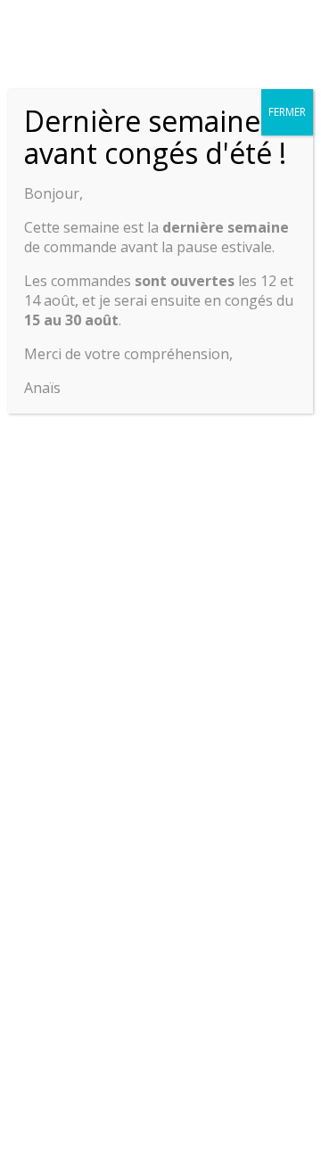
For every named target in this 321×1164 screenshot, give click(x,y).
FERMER (287, 111)
